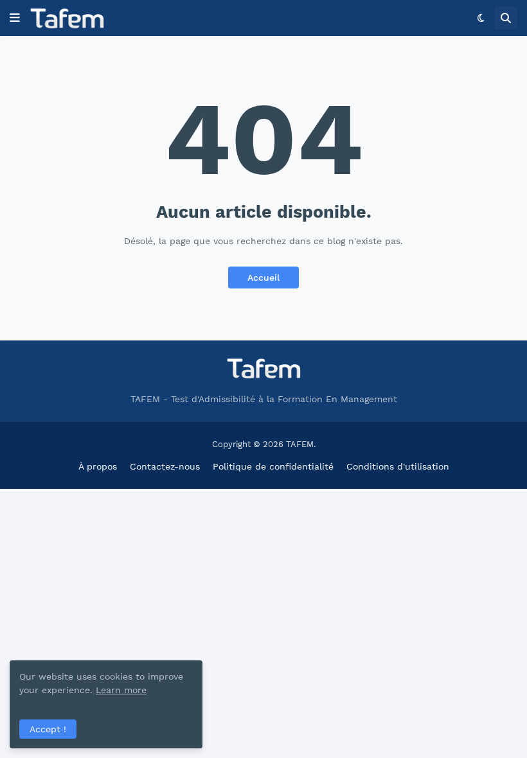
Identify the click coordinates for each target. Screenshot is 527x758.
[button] (15, 18)
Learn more (121, 690)
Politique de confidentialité (273, 466)
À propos (97, 466)
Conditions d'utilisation (397, 466)
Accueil (263, 277)
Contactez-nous (165, 466)
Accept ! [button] (48, 729)
